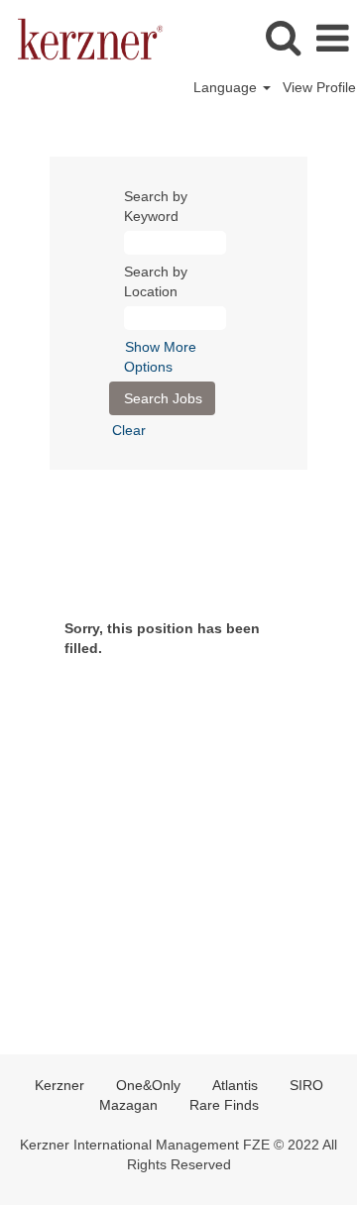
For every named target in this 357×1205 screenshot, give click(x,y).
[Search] (282, 37)
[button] (332, 38)
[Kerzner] (83, 38)
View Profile (319, 87)
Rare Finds (224, 1105)
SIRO (306, 1085)
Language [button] (227, 87)
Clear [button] (129, 430)
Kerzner (59, 1085)
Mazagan (128, 1105)
